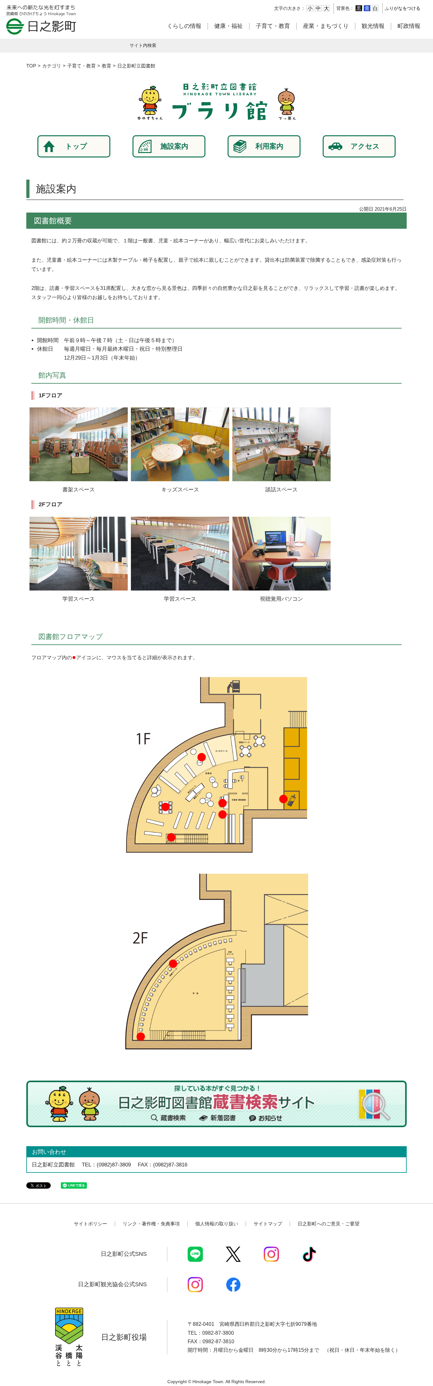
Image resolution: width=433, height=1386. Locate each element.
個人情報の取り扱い (216, 1223)
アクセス (365, 146)
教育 (106, 65)
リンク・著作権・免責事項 (151, 1223)
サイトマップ (268, 1223)
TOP (31, 65)
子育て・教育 (273, 26)
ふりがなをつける (402, 8)
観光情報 (373, 26)
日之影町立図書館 (136, 65)
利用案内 (269, 146)
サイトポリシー (90, 1223)
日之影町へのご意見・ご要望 (328, 1223)
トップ (76, 146)
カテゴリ (51, 65)
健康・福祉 (228, 26)
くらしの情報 (184, 26)
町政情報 (408, 26)
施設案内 (174, 146)
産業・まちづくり (326, 26)
